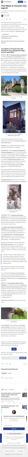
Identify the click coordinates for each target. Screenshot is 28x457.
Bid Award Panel (7, 180)
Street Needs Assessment (7, 244)
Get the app (20, 451)
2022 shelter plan (8, 234)
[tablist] (6, 373)
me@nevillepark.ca (13, 36)
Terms (16, 447)
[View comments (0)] (7, 19)
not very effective (12, 230)
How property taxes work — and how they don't (9, 406)
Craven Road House (6, 142)
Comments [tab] (4, 373)
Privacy (12, 447)
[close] (24, 410)
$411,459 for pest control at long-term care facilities (13, 181)
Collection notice (22, 447)
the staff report (8, 294)
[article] (14, 397)
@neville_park (4, 36)
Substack (8, 454)
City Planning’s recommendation (14, 57)
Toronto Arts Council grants (18, 273)
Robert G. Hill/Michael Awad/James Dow (15, 134)
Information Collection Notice (16, 438)
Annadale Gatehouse (19, 141)
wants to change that (10, 157)
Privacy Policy (14, 439)
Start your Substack (10, 451)
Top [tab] (2, 389)
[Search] (25, 389)
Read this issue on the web (7, 41)
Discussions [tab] (11, 389)
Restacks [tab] (10, 373)
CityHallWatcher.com (6, 38)
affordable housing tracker (13, 159)
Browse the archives (19, 41)
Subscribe (20, 1)
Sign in (25, 1)
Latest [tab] (6, 389)
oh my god (6, 169)
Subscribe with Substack (15, 433)
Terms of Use (20, 436)
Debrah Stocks (12, 211)
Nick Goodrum (14, 321)
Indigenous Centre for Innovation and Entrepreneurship (13, 286)
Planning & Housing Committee (19, 55)
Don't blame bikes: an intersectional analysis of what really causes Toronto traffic (11, 395)
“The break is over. (19, 31)
